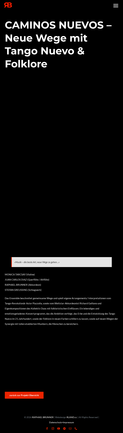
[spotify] (64, 428)
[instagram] (53, 428)
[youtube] (58, 428)
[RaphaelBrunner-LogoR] (8, 3)
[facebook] (47, 428)
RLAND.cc (72, 417)
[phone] (76, 428)
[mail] (70, 428)
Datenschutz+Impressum (61, 422)
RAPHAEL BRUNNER (42, 417)
